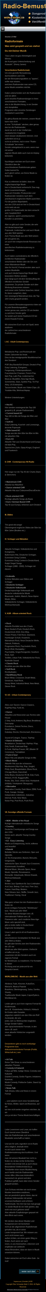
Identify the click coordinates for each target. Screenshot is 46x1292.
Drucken (8, 37)
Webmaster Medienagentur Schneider (17, 1289)
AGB (30, 1281)
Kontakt (25, 1281)
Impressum (17, 1281)
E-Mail (14, 37)
